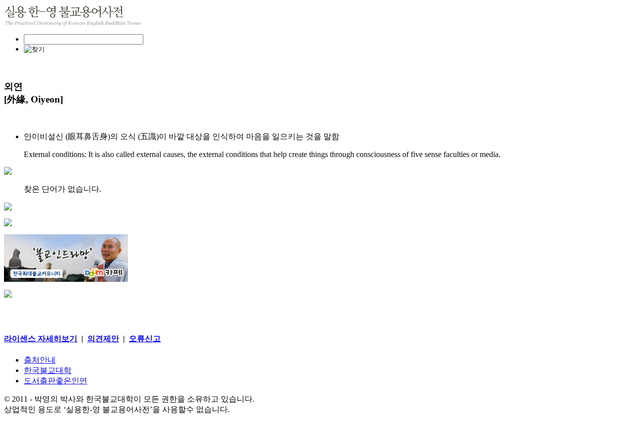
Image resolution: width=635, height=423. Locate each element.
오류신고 (145, 338)
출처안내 (40, 360)
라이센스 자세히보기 (40, 338)
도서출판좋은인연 (55, 380)
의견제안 (103, 338)
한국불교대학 (47, 370)
